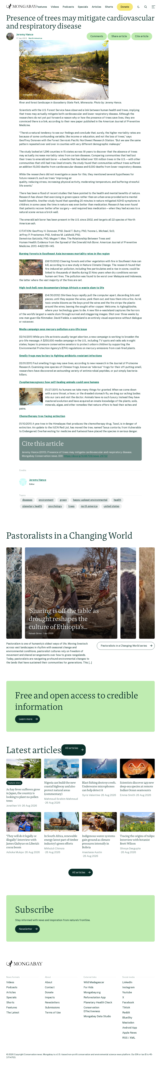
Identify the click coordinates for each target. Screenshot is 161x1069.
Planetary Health (32, 506)
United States (111, 506)
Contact (50, 987)
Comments (96, 36)
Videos (55, 6)
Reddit (126, 1012)
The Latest (12, 1012)
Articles (96, 6)
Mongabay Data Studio (97, 1016)
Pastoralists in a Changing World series (124, 645)
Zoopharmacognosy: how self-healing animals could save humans (59, 382)
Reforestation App (95, 997)
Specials (83, 6)
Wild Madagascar (94, 982)
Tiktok (126, 1007)
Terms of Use (53, 1012)
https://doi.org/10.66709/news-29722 (86, 456)
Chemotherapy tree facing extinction (42, 416)
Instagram (128, 987)
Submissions (52, 1007)
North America (35, 38)
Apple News (129, 1032)
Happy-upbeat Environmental (90, 499)
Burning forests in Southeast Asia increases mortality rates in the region (64, 253)
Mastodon (128, 1022)
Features (41, 6)
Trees (71, 506)
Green (63, 499)
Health (117, 499)
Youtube (127, 992)
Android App (129, 1027)
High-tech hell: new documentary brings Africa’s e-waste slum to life (61, 287)
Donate (125, 6)
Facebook (128, 1002)
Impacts (50, 997)
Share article (119, 36)
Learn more (25, 719)
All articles (71, 748)
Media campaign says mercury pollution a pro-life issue (53, 329)
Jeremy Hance (24, 34)
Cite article (141, 36)
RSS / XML (128, 1037)
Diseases (27, 499)
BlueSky (127, 1017)
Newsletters (52, 1002)
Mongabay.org (92, 992)
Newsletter (25, 928)
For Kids (88, 987)
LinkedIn (127, 982)
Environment (46, 499)
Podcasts (68, 6)
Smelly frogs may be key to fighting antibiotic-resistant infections (60, 355)
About (48, 982)
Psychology (55, 506)
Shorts (109, 6)
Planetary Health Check (98, 1002)
